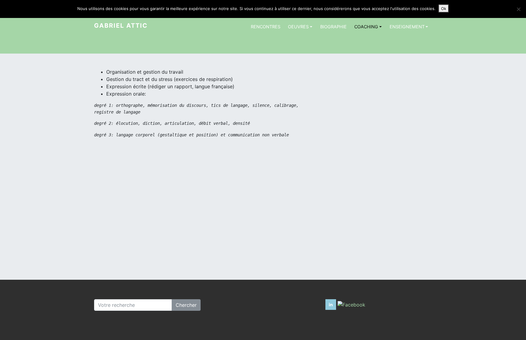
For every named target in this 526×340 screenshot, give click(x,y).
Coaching (366, 26)
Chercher (186, 305)
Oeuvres (298, 26)
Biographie (333, 26)
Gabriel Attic (121, 25)
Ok (443, 8)
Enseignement (407, 26)
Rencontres (265, 26)
